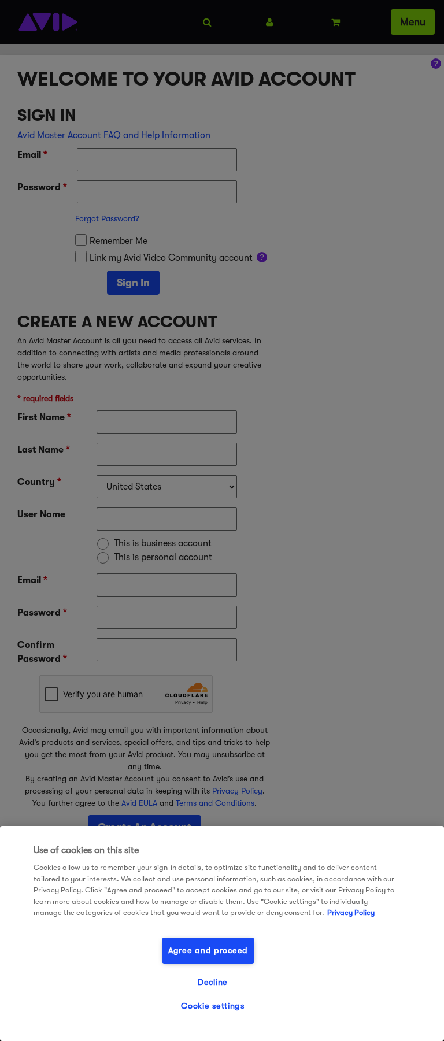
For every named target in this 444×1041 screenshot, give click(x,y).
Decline (213, 982)
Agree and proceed (208, 950)
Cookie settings (213, 1006)
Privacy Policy (351, 912)
